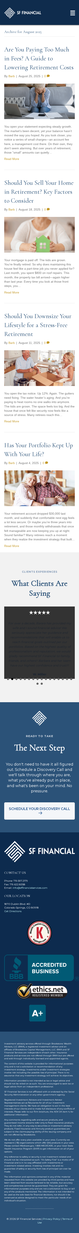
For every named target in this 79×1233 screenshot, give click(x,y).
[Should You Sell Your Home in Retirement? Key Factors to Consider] (39, 234)
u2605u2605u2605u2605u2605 (8, 679)
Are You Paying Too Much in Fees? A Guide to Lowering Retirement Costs (39, 58)
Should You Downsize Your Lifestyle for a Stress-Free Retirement (37, 325)
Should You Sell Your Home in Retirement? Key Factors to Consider (39, 192)
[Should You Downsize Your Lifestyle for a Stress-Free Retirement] (39, 368)
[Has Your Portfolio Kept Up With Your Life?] (39, 488)
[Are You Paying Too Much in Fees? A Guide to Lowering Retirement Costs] (39, 101)
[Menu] (72, 13)
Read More (11, 159)
